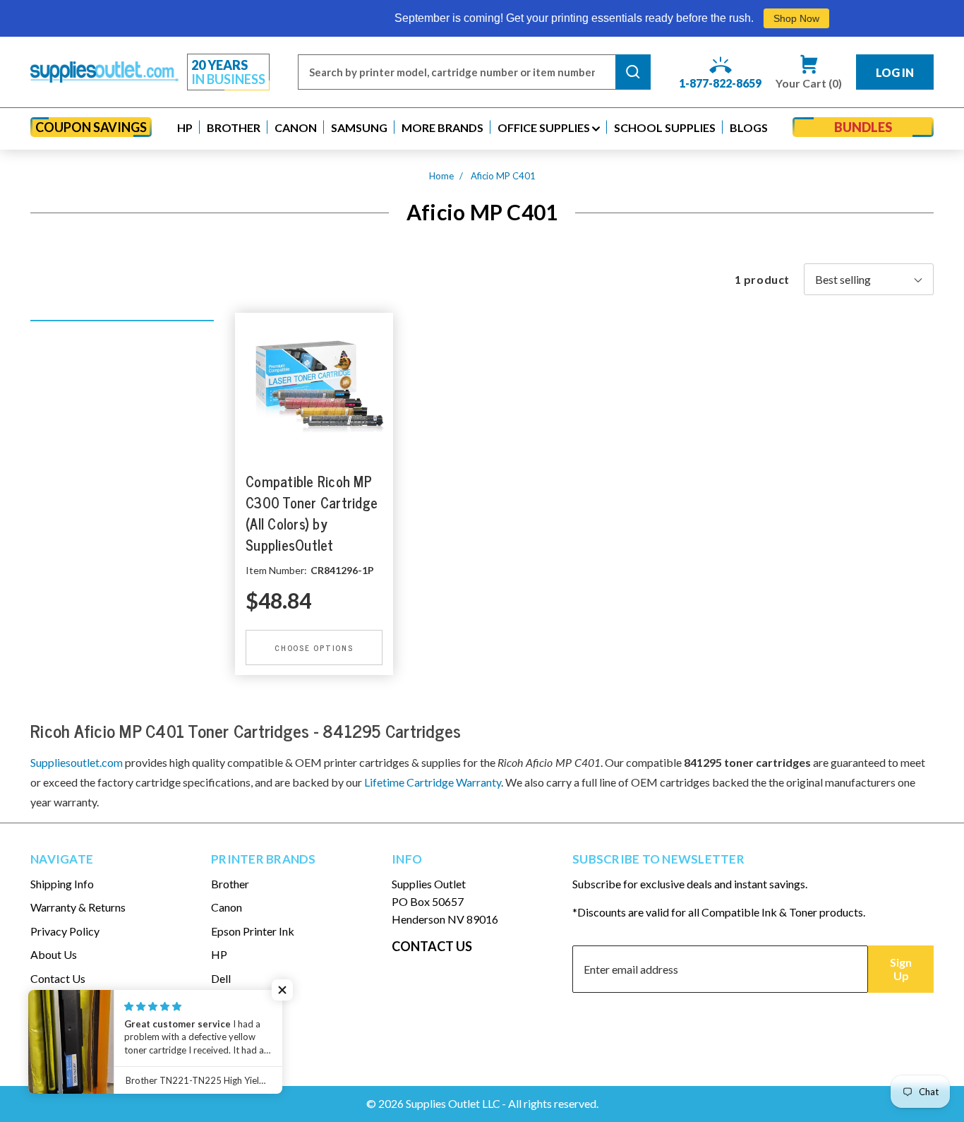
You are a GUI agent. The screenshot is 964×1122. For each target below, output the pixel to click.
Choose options (314, 646)
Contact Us (57, 978)
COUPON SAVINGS (91, 127)
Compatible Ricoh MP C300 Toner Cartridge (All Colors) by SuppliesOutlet (312, 513)
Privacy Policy (65, 931)
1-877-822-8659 (720, 83)
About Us (53, 954)
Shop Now (772, 18)
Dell (221, 978)
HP (219, 954)
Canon (226, 907)
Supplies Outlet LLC (453, 1103)
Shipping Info (62, 883)
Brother (230, 883)
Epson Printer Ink (252, 931)
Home (441, 175)
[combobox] (456, 72)
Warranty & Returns (78, 907)
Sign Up (901, 968)
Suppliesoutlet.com (76, 762)
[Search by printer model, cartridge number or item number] (633, 72)
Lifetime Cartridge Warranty (432, 782)
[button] (185, 127)
